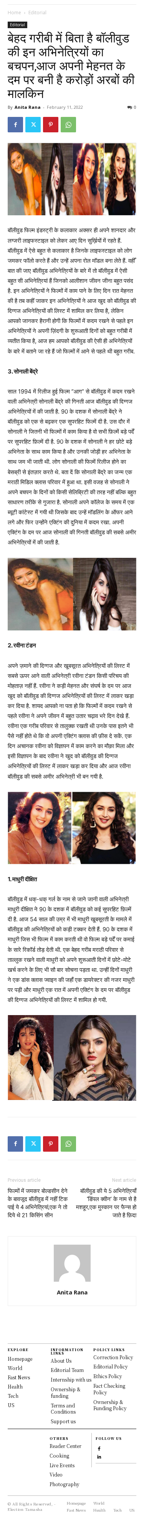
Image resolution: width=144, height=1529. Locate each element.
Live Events (62, 1465)
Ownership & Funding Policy (110, 1405)
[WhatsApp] (68, 124)
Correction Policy (113, 1357)
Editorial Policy (110, 1366)
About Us (61, 1360)
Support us (63, 1421)
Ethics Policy (107, 1376)
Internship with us (71, 1379)
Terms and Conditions (63, 1408)
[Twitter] (33, 124)
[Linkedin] (99, 1456)
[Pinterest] (50, 124)
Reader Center (65, 1446)
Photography (64, 1484)
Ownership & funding (66, 1392)
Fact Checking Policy (109, 1389)
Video (56, 1474)
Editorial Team (67, 1370)
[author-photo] (72, 1281)
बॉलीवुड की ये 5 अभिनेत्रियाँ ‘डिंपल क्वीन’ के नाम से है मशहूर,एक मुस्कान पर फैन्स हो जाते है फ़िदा (106, 1203)
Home (14, 12)
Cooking (59, 1455)
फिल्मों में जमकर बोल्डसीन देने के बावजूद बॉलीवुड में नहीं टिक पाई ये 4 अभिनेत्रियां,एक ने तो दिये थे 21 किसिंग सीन (38, 1203)
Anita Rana (28, 107)
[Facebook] (15, 124)
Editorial (37, 12)
